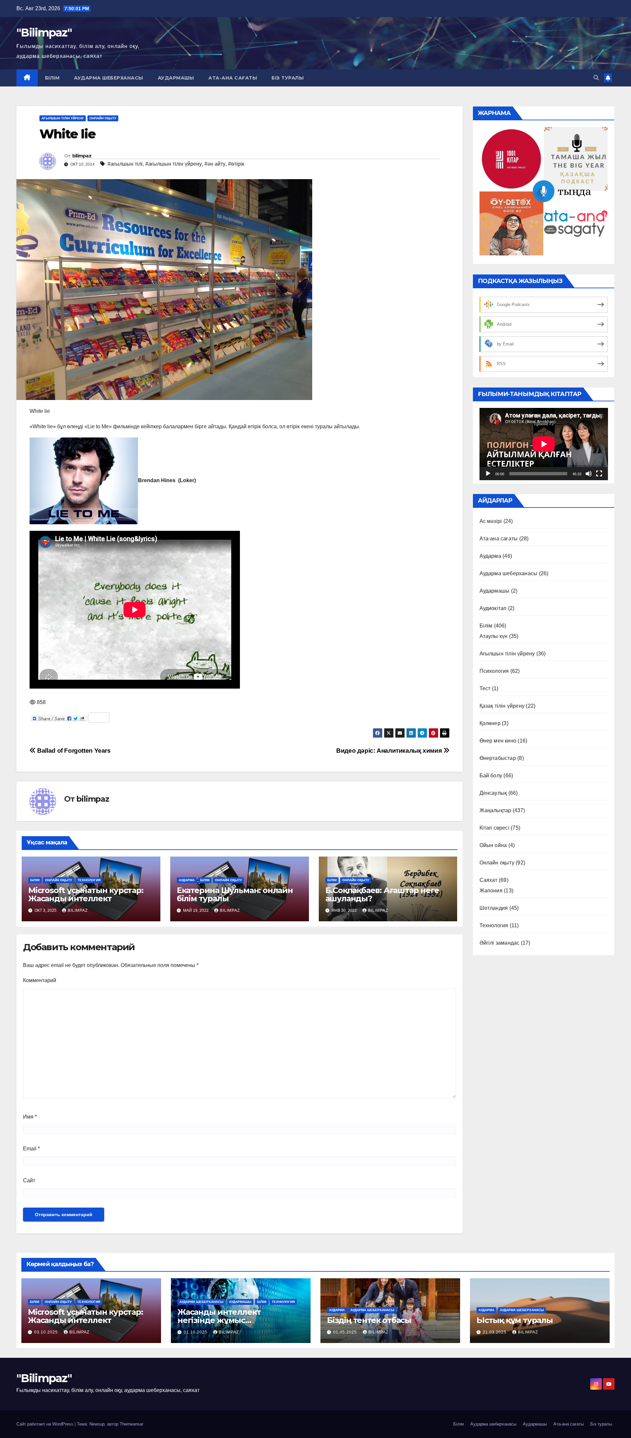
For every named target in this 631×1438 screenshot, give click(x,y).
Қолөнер (490, 723)
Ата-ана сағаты (232, 78)
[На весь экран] (599, 473)
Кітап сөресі (494, 828)
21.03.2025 (495, 1332)
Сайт (29, 1180)
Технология (89, 880)
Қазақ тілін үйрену (502, 706)
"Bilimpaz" (44, 32)
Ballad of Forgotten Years (73, 750)
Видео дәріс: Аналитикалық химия (389, 750)
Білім (52, 78)
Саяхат (488, 880)
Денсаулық (493, 793)
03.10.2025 (46, 1332)
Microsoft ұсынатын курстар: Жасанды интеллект (85, 894)
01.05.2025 (345, 1332)
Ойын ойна (493, 845)
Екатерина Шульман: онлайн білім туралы (235, 894)
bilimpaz (81, 156)
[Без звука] (588, 473)
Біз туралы (287, 78)
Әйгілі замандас (499, 943)
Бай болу (490, 775)
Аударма (187, 880)
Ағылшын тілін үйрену (62, 118)
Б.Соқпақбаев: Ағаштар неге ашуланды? (382, 894)
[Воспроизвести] (488, 473)
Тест (485, 688)
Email (31, 1148)
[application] (543, 444)
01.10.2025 (196, 1332)
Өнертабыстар (497, 758)
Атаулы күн (493, 636)
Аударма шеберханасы (108, 78)
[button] (596, 78)
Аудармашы (176, 78)
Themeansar (131, 1424)
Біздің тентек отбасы (369, 1320)
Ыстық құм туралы (515, 1320)
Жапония (490, 890)
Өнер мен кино (498, 740)
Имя (30, 1117)
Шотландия (493, 908)
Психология (494, 671)
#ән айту (214, 164)
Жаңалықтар (495, 810)
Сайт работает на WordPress (45, 1424)
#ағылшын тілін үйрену (173, 164)
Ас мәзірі (490, 521)
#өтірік (236, 164)
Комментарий (39, 980)
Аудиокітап (493, 608)
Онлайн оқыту (102, 118)
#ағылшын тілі (125, 164)
